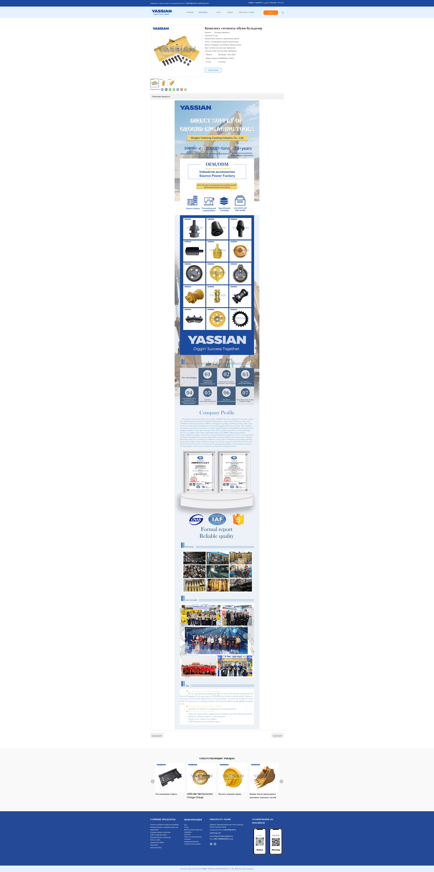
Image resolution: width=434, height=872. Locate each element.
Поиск (271, 13)
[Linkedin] (214, 844)
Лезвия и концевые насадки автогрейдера (164, 824)
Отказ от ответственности (193, 837)
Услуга (186, 827)
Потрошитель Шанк (157, 842)
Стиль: (208, 62)
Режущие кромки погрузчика (160, 832)
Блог (185, 825)
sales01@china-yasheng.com (197, 3)
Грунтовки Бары (155, 847)
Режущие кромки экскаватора (160, 837)
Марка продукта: (212, 58)
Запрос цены (213, 70)
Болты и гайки (155, 840)
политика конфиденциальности (191, 840)
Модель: (209, 54)
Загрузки (187, 834)
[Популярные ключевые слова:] (282, 12)
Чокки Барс (154, 845)
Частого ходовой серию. (230, 794)
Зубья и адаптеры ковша (158, 835)
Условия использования (192, 844)
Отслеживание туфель (166, 794)
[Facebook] (211, 844)
